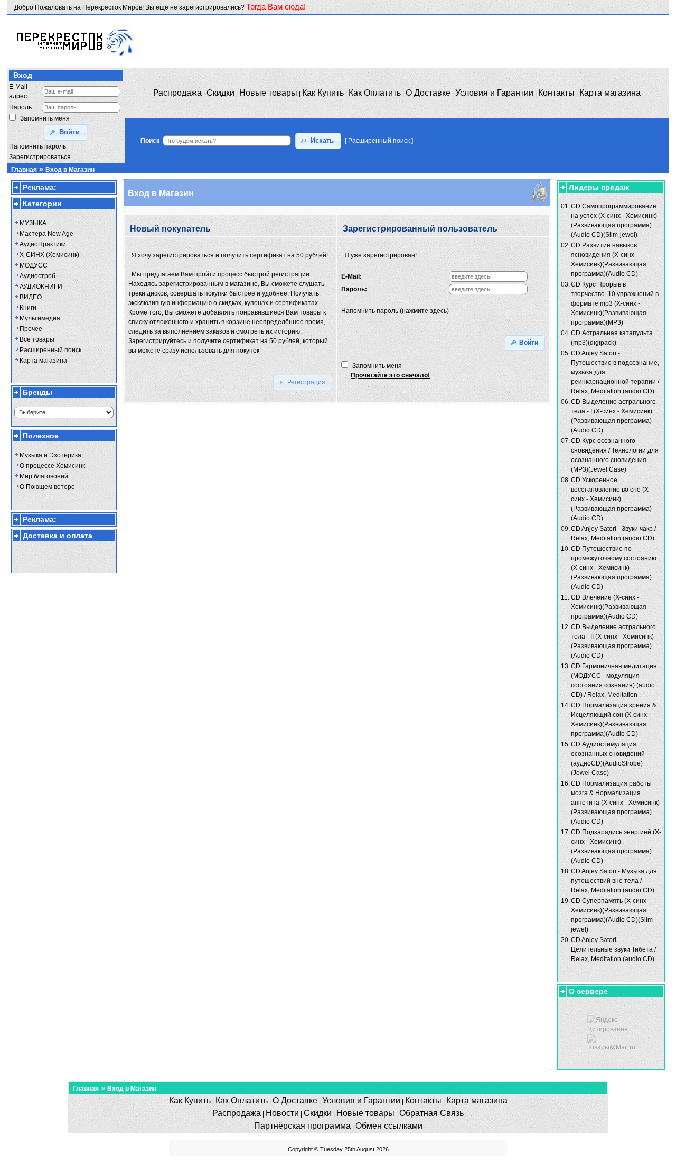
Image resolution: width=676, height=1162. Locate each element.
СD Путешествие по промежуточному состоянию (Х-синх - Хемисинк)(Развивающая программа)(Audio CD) (613, 568)
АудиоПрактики (43, 244)
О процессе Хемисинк (52, 465)
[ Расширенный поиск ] (379, 140)
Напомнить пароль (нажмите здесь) (395, 311)
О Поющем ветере (47, 487)
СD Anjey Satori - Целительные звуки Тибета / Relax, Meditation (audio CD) (613, 949)
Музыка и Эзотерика (50, 455)
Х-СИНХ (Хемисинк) (49, 255)
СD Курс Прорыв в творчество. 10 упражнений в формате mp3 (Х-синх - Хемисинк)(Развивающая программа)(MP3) (615, 303)
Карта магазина (43, 360)
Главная (24, 169)
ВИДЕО (31, 297)
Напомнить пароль (37, 146)
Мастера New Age (46, 233)
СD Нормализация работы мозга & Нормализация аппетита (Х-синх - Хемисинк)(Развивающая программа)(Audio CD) (615, 802)
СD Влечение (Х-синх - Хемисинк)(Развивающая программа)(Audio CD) (608, 607)
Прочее (31, 329)
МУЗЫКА (33, 223)
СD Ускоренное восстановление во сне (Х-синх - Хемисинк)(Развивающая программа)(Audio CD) (611, 499)
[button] (65, 132)
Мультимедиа (40, 318)
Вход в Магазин (70, 169)
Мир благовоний (44, 476)
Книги (28, 307)
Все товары (37, 339)
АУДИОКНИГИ (41, 286)
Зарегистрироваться (40, 157)
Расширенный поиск (50, 350)
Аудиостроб (37, 276)
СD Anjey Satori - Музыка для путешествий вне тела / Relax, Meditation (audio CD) (614, 881)
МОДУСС (34, 265)
